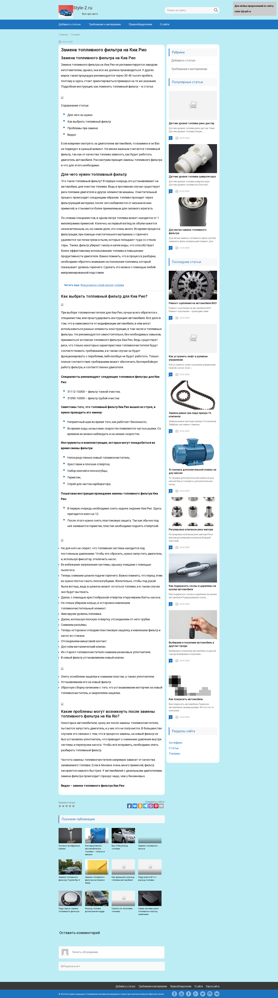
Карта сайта (212, 986)
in (209, 993)
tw (202, 993)
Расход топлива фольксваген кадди (94, 910)
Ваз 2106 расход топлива (120, 847)
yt (181, 993)
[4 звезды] (70, 806)
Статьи (174, 748)
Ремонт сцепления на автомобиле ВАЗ (193, 303)
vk (216, 993)
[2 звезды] (63, 806)
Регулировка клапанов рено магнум (191, 529)
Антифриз (175, 742)
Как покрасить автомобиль (186, 699)
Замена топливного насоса (148, 847)
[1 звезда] (60, 806)
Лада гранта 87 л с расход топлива (147, 878)
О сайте (164, 24)
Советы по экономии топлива (122, 910)
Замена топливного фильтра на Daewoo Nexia (95, 880)
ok (174, 993)
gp (195, 993)
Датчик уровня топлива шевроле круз (192, 176)
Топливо (174, 753)
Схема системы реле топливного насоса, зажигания (148, 911)
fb (188, 993)
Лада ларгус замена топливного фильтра (69, 910)
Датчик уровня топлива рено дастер (191, 123)
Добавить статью (70, 24)
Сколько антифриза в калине (69, 847)
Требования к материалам (105, 24)
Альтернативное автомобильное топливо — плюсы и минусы (95, 850)
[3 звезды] (67, 806)
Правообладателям (140, 24)
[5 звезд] (73, 806)
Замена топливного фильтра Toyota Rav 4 (69, 878)
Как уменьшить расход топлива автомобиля (123, 878)
